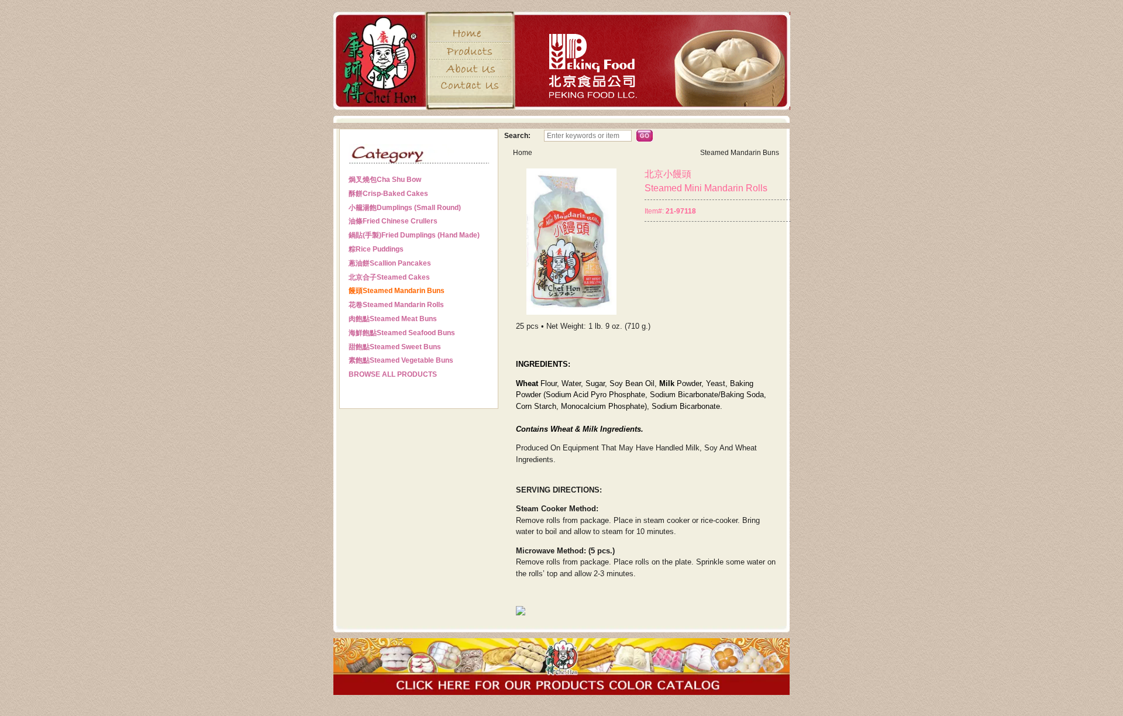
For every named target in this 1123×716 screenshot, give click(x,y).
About (470, 68)
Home (470, 33)
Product (470, 50)
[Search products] (644, 136)
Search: (517, 136)
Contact (470, 85)
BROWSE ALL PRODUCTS (393, 374)
